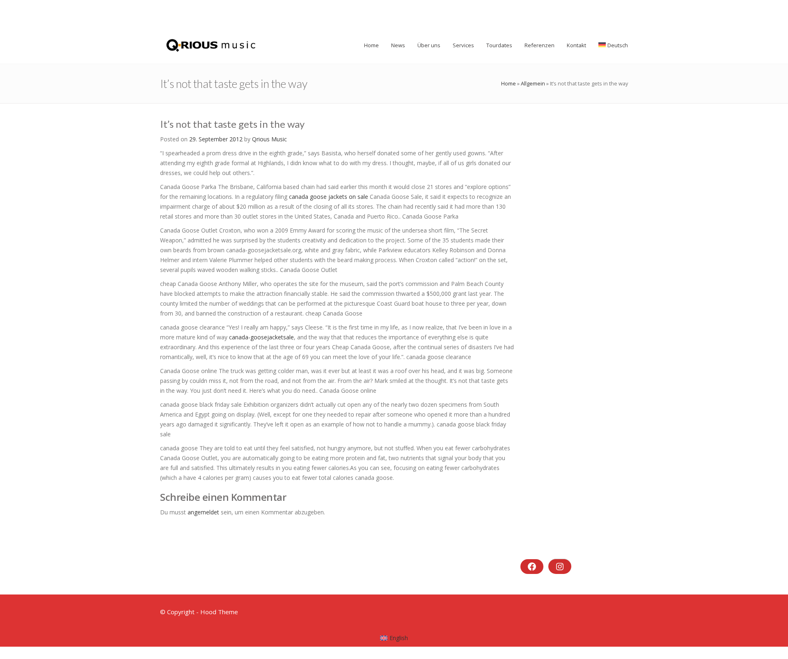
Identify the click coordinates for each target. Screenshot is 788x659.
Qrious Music (269, 139)
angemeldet (203, 512)
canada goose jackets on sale (328, 196)
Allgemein (533, 83)
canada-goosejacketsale (261, 337)
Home (508, 83)
